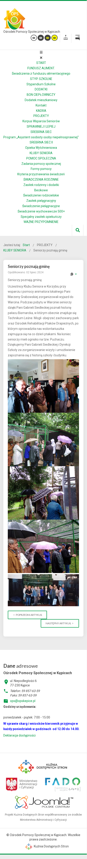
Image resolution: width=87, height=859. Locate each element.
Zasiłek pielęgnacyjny (41, 200)
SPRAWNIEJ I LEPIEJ (41, 126)
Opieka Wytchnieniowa (41, 147)
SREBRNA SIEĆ (41, 132)
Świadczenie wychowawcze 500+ (41, 211)
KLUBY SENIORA (41, 153)
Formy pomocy (41, 169)
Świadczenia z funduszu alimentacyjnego (41, 73)
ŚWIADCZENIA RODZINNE (41, 179)
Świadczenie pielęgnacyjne (41, 206)
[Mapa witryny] (65, 38)
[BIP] (77, 38)
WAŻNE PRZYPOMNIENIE (41, 222)
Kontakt (41, 105)
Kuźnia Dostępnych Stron (51, 846)
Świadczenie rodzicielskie (41, 195)
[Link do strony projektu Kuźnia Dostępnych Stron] (43, 766)
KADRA (41, 110)
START (41, 63)
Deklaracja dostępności (19, 735)
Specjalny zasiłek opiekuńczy (41, 216)
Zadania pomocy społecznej (41, 163)
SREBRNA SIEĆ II (41, 142)
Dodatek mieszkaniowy (41, 100)
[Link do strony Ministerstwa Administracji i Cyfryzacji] (22, 784)
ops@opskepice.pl (22, 701)
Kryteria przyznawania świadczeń (41, 174)
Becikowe (41, 190)
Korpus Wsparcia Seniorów (41, 121)
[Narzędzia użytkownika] (73, 274)
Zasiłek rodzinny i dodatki (41, 185)
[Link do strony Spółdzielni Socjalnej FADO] (62, 784)
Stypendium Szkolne (41, 84)
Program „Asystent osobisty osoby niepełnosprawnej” (41, 137)
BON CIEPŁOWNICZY (41, 94)
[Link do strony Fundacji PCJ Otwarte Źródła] (44, 801)
